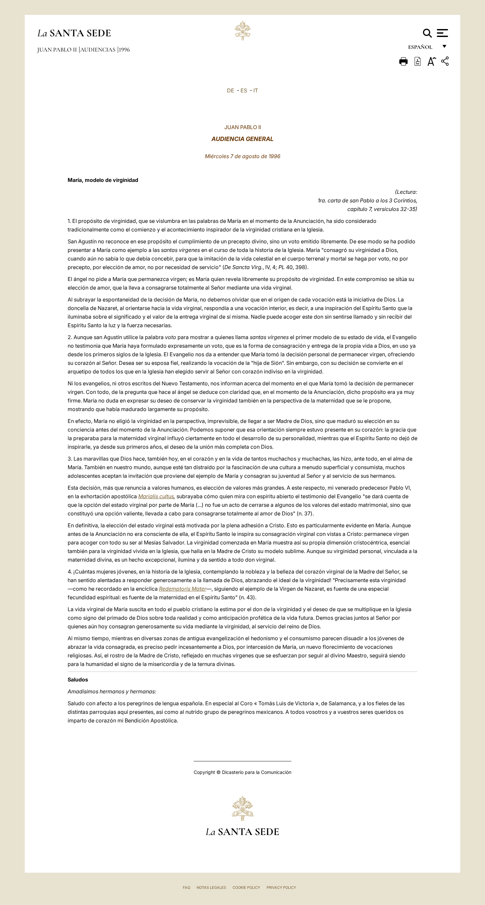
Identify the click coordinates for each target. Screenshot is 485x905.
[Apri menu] (441, 33)
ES (244, 90)
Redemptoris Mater (182, 588)
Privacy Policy (281, 887)
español (422, 49)
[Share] (445, 62)
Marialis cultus (156, 496)
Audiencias (98, 49)
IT (255, 90)
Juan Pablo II (57, 49)
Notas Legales (211, 887)
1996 (124, 49)
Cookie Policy (246, 887)
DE (230, 90)
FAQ (186, 887)
